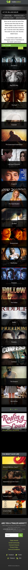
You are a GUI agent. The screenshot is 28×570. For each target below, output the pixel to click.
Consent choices (14, 545)
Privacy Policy (14, 547)
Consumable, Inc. (16, 565)
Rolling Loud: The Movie (11, 430)
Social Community (14, 542)
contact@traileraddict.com (9, 529)
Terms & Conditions (14, 549)
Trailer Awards (14, 540)
